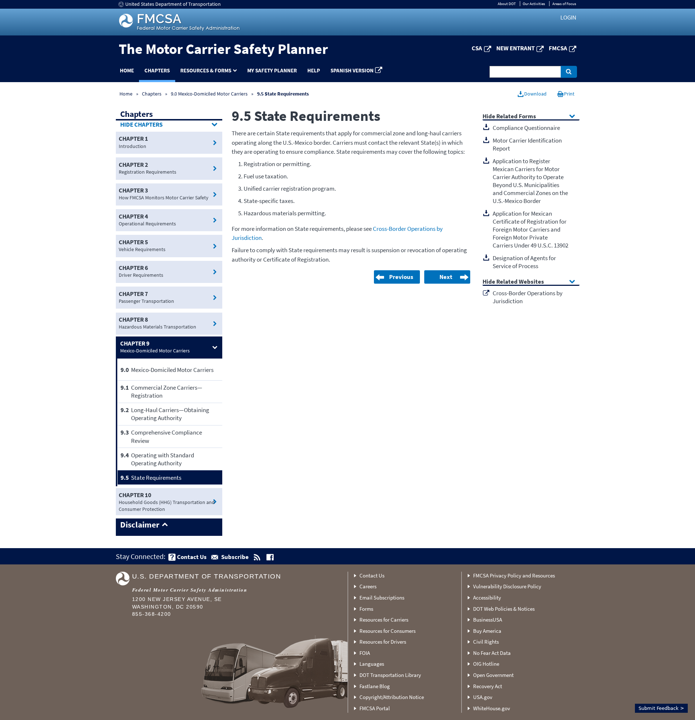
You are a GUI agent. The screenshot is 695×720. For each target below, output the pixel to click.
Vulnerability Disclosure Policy (507, 586)
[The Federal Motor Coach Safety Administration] (180, 22)
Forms (366, 608)
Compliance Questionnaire (526, 128)
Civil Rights (486, 641)
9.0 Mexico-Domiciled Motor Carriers (209, 93)
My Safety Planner (272, 70)
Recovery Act (487, 686)
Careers (367, 586)
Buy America (487, 630)
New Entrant (515, 48)
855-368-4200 (151, 614)
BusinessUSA (487, 619)
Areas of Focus (564, 3)
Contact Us (371, 575)
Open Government (493, 675)
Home (127, 70)
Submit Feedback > (661, 708)
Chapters (157, 70)
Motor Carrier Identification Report (527, 144)
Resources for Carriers (383, 619)
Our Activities (534, 3)
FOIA (364, 652)
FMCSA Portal (374, 708)
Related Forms (516, 116)
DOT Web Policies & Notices (504, 608)
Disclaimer (139, 525)
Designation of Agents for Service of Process (524, 262)
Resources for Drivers (382, 641)
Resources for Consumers (387, 630)
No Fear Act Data (492, 652)
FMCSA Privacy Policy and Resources (514, 575)
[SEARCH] (569, 72)
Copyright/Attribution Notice (391, 697)
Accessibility (487, 597)
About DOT (507, 3)
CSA (477, 48)
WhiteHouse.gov (491, 708)
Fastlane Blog (374, 686)
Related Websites (520, 282)
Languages (371, 663)
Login (568, 17)
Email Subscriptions (381, 597)
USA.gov (482, 697)
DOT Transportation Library (390, 675)
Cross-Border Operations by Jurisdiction (528, 297)
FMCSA (558, 48)
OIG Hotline (486, 663)
